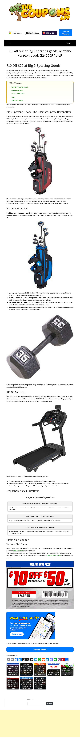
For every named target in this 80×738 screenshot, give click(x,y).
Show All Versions (65, 33)
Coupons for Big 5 (40, 649)
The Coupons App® (54, 555)
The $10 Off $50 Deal (17, 93)
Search (30, 699)
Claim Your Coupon (17, 100)
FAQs (13, 97)
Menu (68, 43)
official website (18, 551)
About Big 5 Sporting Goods (19, 87)
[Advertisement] (40, 723)
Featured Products (17, 90)
